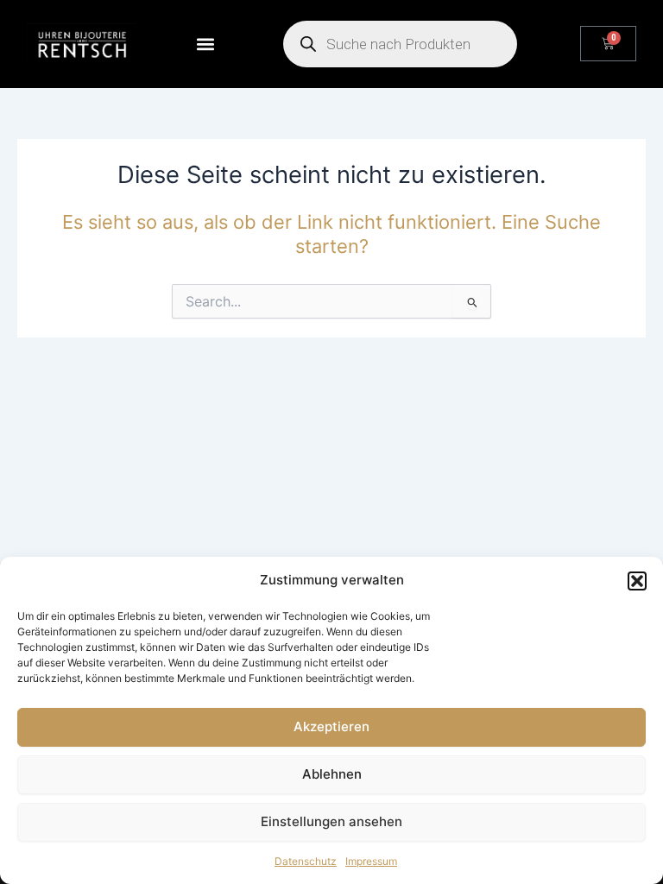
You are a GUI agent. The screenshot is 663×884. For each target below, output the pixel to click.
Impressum (371, 861)
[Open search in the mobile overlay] (400, 44)
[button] (637, 581)
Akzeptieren (331, 726)
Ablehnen (332, 774)
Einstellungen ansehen (331, 821)
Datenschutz (306, 861)
